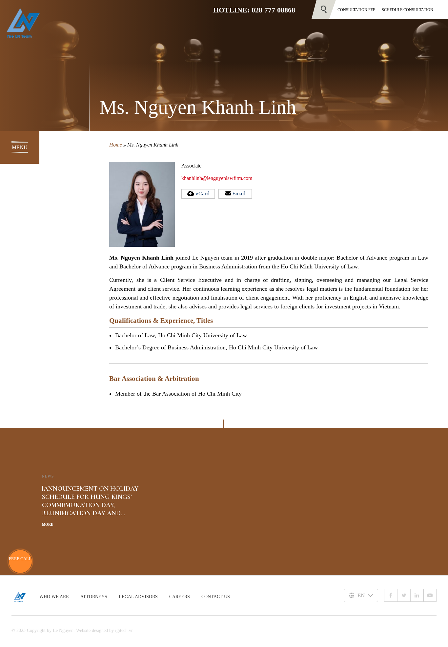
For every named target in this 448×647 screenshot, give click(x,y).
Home (115, 144)
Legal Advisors (138, 596)
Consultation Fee (356, 10)
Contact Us (215, 596)
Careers (179, 596)
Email (239, 193)
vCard (202, 193)
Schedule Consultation (407, 10)
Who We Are (54, 596)
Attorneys (93, 596)
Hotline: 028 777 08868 (254, 10)
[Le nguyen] (25, 597)
